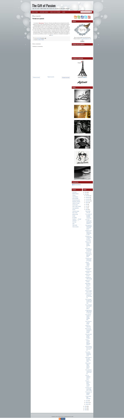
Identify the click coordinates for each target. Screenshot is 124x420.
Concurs (74, 195)
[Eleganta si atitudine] (82, 179)
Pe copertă (74, 217)
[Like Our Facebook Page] (82, 18)
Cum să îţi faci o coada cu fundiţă (88, 322)
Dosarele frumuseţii (76, 200)
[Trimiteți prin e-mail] (41, 38)
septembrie (88, 200)
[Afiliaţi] (82, 84)
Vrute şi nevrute (75, 226)
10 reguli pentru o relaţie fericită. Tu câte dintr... (88, 311)
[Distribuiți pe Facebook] (45, 38)
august (87, 202)
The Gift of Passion (44, 5)
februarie (87, 402)
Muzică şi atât (75, 214)
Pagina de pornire (35, 12)
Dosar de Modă (75, 198)
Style (73, 223)
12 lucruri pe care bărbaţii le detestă (88, 393)
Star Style (74, 221)
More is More (74, 212)
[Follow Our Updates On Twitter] (85, 18)
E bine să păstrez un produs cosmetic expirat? (87, 383)
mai (86, 207)
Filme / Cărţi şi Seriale (76, 206)
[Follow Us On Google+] (89, 18)
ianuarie (87, 404)
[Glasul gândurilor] (82, 117)
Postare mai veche (65, 77)
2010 (86, 409)
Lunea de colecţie (75, 211)
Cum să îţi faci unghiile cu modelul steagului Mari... (88, 317)
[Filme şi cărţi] (82, 102)
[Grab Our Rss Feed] (75, 18)
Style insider (74, 225)
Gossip (73, 209)
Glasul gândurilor (75, 208)
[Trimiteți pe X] (44, 38)
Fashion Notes (75, 204)
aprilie (87, 209)
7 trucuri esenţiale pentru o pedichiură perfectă (87, 342)
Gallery (63, 12)
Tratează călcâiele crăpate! (87, 264)
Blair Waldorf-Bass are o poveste (87, 285)
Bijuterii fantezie (75, 193)
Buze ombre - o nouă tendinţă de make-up (88, 250)
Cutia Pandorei (75, 196)
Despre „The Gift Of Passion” (55, 12)
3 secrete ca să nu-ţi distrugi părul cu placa (88, 389)
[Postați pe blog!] (43, 38)
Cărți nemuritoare (77, 184)
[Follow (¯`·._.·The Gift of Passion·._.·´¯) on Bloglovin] (82, 77)
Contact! (82, 41)
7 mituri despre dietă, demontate (88, 397)
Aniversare (74, 192)
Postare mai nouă (36, 77)
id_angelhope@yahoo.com (86, 38)
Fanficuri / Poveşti (41, 39)
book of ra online (70, 416)
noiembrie (88, 197)
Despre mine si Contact (44, 12)
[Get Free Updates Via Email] (78, 18)
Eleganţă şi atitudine (76, 201)
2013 (86, 194)
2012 (86, 406)
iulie (86, 204)
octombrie (88, 199)
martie (87, 400)
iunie (87, 206)
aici (52, 35)
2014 (86, 192)
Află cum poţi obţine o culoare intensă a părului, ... (87, 366)
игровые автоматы (41, 0)
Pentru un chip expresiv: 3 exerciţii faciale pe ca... (88, 244)
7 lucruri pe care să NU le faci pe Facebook (88, 259)
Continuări (87, 266)
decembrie (88, 195)
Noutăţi (73, 215)
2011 (86, 408)
